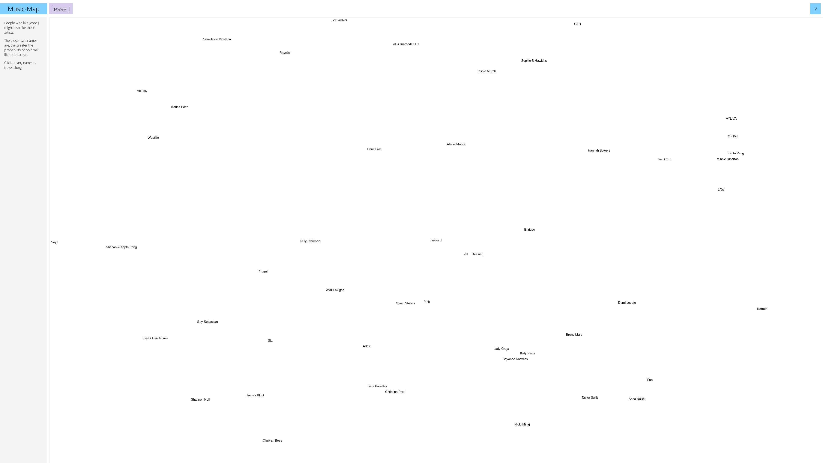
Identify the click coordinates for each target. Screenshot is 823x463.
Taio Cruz (669, 164)
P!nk (433, 302)
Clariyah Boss (271, 440)
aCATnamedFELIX (409, 45)
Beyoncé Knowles (515, 360)
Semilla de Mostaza (224, 37)
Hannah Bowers (604, 153)
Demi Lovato (625, 305)
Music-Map (24, 8)
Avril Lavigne (356, 304)
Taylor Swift (584, 401)
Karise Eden (182, 106)
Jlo (467, 255)
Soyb (54, 236)
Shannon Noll (183, 393)
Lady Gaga (504, 349)
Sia (270, 341)
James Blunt (243, 394)
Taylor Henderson (148, 331)
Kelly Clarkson (314, 245)
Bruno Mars (571, 337)
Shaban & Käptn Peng (120, 243)
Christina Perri (401, 393)
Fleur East (375, 149)
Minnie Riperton (725, 156)
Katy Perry (527, 354)
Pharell (261, 269)
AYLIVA (699, 100)
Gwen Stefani (417, 306)
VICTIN (147, 89)
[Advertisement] (23, 138)
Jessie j (478, 255)
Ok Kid (729, 133)
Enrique (529, 230)
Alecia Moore (454, 144)
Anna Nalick (623, 405)
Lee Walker (340, 20)
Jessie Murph (498, 73)
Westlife (143, 146)
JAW (719, 187)
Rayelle (289, 53)
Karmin (765, 296)
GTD (577, 25)
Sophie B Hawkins (535, 61)
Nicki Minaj (532, 423)
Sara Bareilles (384, 387)
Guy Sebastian (203, 316)
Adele (373, 348)
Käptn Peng (733, 150)
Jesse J (436, 240)
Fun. (656, 377)
